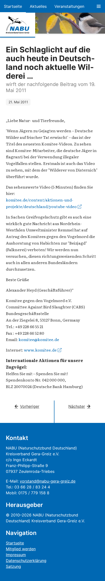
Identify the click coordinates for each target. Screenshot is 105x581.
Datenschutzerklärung (26, 560)
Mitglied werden (21, 548)
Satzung (13, 566)
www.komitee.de (40, 350)
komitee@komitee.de (39, 339)
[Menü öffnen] (98, 6)
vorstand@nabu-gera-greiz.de (47, 481)
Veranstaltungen (69, 6)
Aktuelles (38, 6)
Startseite (13, 6)
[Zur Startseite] (17, 25)
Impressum (16, 554)
